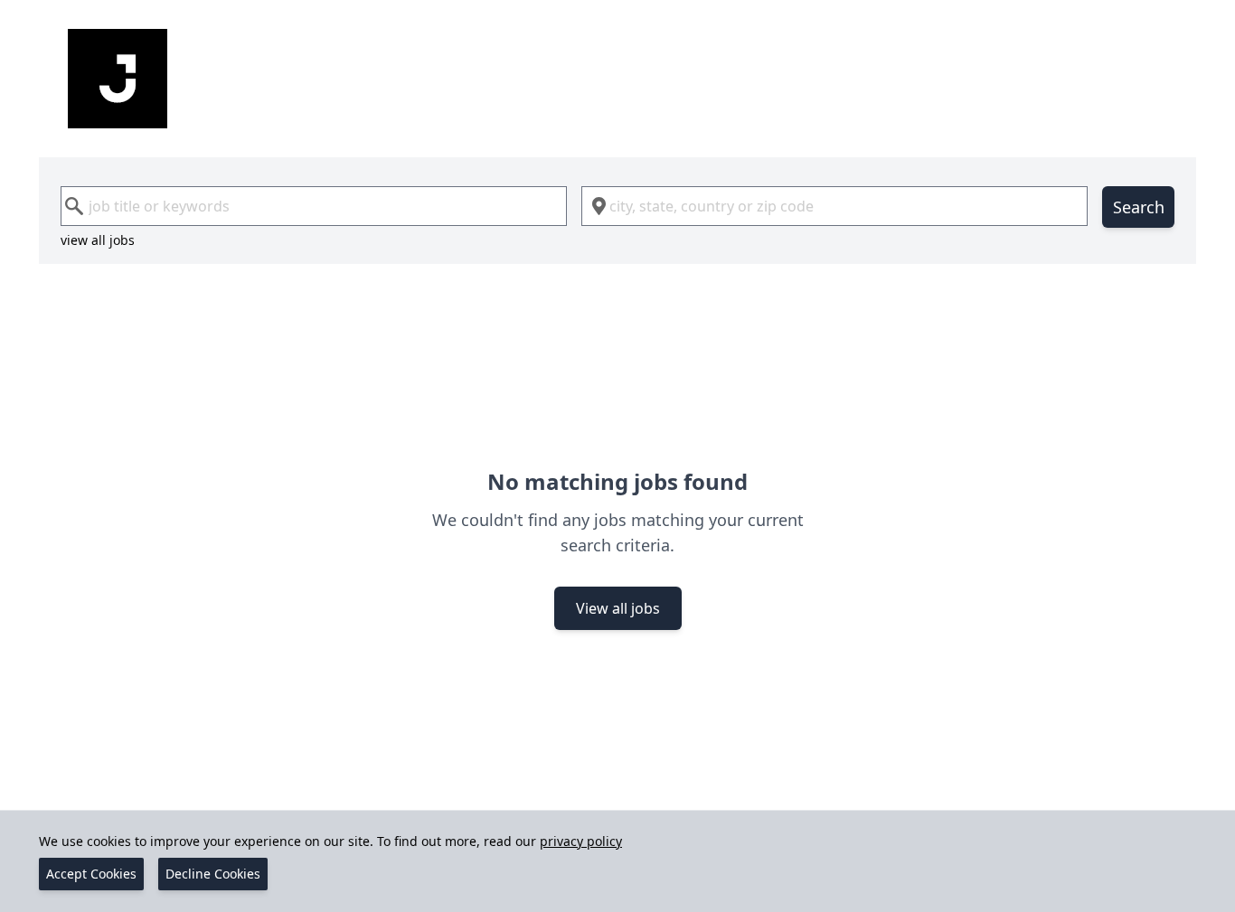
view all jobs (98, 240)
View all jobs (618, 608)
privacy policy (581, 841)
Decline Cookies (212, 873)
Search (1138, 207)
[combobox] (314, 206)
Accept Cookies (91, 873)
